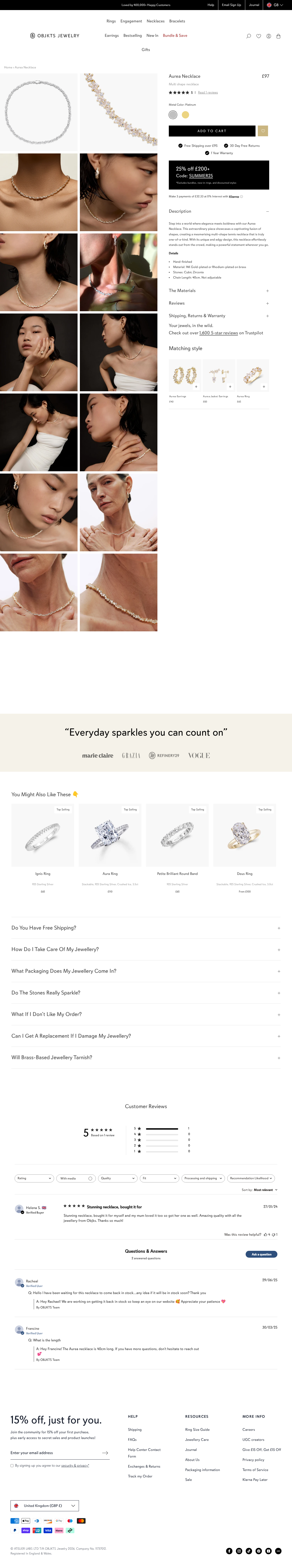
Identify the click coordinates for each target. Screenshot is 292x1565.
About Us (192, 1460)
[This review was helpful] (265, 1234)
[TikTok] (249, 1551)
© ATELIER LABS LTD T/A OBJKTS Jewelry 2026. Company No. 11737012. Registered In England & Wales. (58, 1551)
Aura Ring (110, 873)
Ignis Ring (42, 873)
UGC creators (253, 1439)
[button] (263, 131)
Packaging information (202, 1470)
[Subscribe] (105, 1453)
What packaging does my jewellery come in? (63, 970)
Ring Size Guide (197, 1429)
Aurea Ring (243, 396)
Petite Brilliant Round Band (177, 873)
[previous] (7, 846)
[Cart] (278, 36)
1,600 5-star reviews (218, 333)
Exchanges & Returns (144, 1466)
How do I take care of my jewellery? (55, 949)
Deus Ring (245, 873)
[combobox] (34, 1178)
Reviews (177, 303)
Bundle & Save (175, 35)
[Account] (268, 36)
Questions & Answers (146, 1251)
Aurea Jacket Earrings (215, 396)
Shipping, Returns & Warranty (197, 316)
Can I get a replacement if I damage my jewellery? (71, 1035)
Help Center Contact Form (144, 1453)
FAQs (132, 1439)
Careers (248, 1429)
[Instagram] (239, 1551)
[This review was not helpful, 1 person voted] (273, 1234)
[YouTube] (268, 1551)
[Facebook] (229, 1551)
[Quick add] (196, 386)
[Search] (248, 36)
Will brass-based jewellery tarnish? (51, 1057)
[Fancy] (278, 1551)
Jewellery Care (197, 1439)
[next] (284, 846)
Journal (191, 1449)
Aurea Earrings (177, 396)
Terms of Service (255, 1470)
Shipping (135, 1429)
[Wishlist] (258, 36)
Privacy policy (253, 1460)
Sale (188, 1479)
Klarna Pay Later (255, 1479)
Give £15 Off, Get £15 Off (261, 1449)
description (180, 211)
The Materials (182, 290)
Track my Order (140, 1476)
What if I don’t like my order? (46, 1014)
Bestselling (132, 35)
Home (8, 67)
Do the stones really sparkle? (45, 992)
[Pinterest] (259, 1551)
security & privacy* (75, 1465)
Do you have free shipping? (43, 927)
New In (152, 35)
